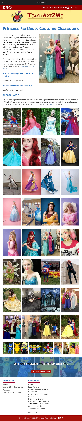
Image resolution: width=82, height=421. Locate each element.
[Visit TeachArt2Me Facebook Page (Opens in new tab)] (4, 7)
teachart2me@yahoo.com (13, 387)
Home (30, 385)
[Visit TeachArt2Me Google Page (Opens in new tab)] (7, 7)
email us (51, 104)
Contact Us (32, 413)
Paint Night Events (35, 399)
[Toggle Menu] (2, 2)
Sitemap (40, 418)
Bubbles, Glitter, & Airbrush (39, 401)
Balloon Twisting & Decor (38, 389)
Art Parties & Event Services (39, 404)
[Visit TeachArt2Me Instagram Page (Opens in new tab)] (10, 7)
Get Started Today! (41, 372)
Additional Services (35, 406)
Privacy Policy (50, 418)
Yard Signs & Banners (36, 409)
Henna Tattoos (34, 392)
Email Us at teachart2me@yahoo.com (61, 7)
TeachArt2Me (41, 2)
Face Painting (33, 387)
